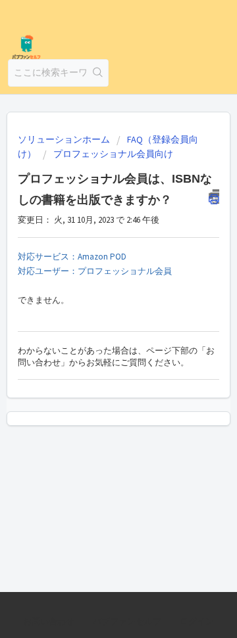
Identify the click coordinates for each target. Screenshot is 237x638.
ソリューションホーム (65, 139)
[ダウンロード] (94, 308)
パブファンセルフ (127, 621)
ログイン (197, 621)
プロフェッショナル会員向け (113, 154)
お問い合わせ (48, 621)
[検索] (98, 73)
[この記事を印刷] (214, 196)
